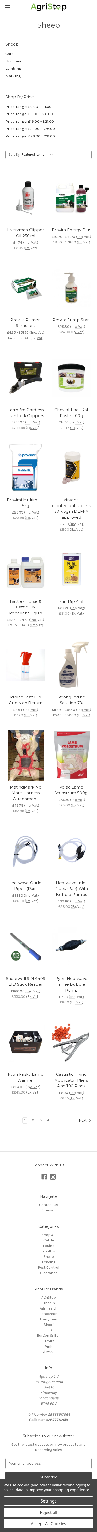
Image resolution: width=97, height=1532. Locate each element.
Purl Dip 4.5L (71, 601)
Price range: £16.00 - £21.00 (29, 121)
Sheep (48, 1256)
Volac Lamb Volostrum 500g (71, 790)
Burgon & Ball (49, 1335)
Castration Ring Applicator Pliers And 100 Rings (71, 1080)
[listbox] (38, 155)
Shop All (48, 1235)
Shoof (49, 1324)
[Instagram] (53, 1177)
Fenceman (48, 1314)
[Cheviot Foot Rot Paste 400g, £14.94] (71, 378)
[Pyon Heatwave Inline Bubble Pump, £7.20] (71, 946)
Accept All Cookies (48, 1524)
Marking (13, 75)
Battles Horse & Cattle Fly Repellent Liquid (25, 607)
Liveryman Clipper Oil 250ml (25, 232)
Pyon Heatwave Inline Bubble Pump (71, 984)
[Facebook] (44, 1177)
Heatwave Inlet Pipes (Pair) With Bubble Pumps (71, 888)
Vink (48, 1346)
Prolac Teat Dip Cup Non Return (25, 700)
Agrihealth (48, 1308)
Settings (49, 1501)
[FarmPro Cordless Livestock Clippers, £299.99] (25, 378)
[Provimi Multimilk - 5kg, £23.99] (25, 467)
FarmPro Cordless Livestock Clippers (25, 412)
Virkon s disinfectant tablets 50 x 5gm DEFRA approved (71, 508)
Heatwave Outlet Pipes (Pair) (25, 885)
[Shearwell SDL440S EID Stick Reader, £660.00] (25, 946)
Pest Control (48, 1267)
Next (83, 1120)
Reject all (48, 1512)
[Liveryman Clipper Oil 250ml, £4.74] (25, 198)
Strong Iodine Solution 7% (71, 700)
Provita (48, 1341)
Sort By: (14, 155)
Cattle (48, 1240)
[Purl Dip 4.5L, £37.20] (71, 569)
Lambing (13, 68)
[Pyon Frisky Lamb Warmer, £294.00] (25, 1042)
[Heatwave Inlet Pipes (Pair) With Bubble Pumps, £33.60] (71, 850)
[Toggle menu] (7, 7)
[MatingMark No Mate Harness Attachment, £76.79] (25, 755)
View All (48, 1352)
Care (9, 53)
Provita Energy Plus (71, 229)
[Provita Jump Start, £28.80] (71, 288)
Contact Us (48, 1205)
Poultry (48, 1251)
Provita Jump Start (72, 319)
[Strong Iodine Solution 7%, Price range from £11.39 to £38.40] (71, 665)
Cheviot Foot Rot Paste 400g (71, 412)
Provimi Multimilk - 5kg (25, 502)
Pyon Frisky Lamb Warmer (26, 1077)
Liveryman (48, 1319)
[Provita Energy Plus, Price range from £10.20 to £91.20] (71, 198)
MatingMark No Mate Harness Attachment (25, 793)
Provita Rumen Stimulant (25, 322)
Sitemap (49, 1210)
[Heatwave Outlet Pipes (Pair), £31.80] (25, 850)
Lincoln (48, 1303)
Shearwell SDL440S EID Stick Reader (25, 981)
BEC (48, 1330)
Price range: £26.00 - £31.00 (30, 136)
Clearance (48, 1273)
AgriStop (48, 1297)
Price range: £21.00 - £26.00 (30, 128)
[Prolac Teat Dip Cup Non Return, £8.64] (25, 665)
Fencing (48, 1262)
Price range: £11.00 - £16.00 (29, 113)
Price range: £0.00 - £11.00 (28, 106)
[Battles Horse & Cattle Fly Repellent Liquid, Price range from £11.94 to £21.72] (25, 569)
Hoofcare (13, 61)
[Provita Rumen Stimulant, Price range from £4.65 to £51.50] (25, 288)
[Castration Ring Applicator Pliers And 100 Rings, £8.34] (71, 1042)
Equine (48, 1246)
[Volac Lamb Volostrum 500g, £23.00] (71, 755)
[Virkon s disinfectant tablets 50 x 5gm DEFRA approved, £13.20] (71, 467)
